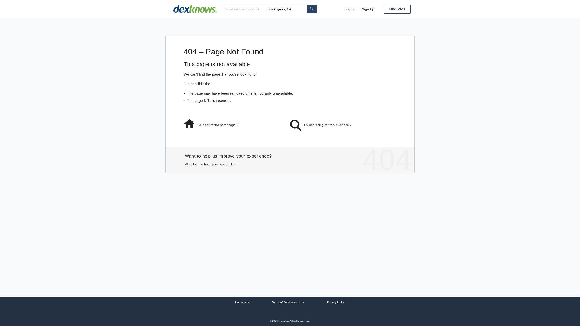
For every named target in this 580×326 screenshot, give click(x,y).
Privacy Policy (336, 302)
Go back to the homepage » (218, 125)
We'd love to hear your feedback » (210, 164)
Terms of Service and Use (288, 302)
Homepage (242, 302)
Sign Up (368, 9)
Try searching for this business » (328, 125)
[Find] (312, 9)
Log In (349, 9)
